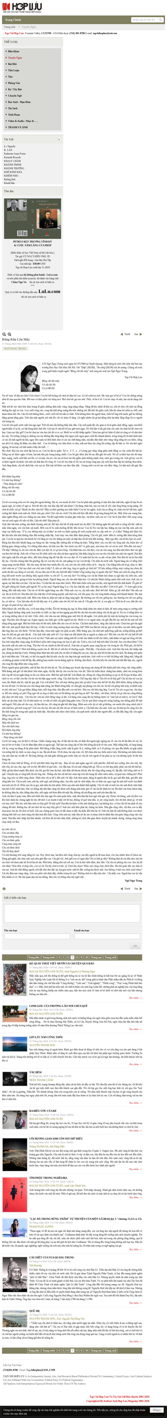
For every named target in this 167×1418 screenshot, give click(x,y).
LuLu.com (52, 274)
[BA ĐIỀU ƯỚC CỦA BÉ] (15, 1120)
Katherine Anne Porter (15, 153)
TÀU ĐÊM (35, 1072)
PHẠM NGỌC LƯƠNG (41, 1226)
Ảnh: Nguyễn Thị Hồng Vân (71, 1318)
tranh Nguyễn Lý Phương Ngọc (80, 971)
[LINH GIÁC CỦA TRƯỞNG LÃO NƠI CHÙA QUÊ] (15, 1014)
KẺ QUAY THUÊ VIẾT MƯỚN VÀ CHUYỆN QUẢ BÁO (61, 963)
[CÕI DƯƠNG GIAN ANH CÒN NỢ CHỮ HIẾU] (15, 1154)
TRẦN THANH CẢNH (41, 1080)
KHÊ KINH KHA (13, 172)
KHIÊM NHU (11, 175)
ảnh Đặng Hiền (57, 1146)
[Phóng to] (9, 334)
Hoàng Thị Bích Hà (38, 1146)
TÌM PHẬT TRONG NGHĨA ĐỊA (48, 1177)
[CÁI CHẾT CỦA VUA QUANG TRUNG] (15, 1274)
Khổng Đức (10, 179)
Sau (136, 334)
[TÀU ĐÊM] (15, 1079)
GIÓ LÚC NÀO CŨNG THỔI (46, 1037)
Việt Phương (35, 1265)
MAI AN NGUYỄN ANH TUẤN (46, 971)
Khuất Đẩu (9, 183)
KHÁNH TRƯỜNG (14, 168)
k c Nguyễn (9, 146)
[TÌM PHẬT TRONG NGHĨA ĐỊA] (15, 1195)
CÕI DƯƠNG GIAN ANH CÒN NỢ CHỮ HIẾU (56, 1138)
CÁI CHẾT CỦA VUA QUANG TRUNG (51, 1257)
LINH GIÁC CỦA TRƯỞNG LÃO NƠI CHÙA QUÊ (58, 1005)
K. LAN (8, 150)
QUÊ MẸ (34, 1310)
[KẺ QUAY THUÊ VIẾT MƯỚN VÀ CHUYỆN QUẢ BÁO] (15, 979)
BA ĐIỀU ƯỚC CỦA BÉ (43, 1110)
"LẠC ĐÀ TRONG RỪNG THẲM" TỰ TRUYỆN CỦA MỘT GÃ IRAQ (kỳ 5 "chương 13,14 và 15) (85, 1218)
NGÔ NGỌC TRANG (15, 348)
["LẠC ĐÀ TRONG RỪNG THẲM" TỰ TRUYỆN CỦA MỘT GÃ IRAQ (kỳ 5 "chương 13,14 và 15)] (15, 1228)
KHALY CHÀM (12, 161)
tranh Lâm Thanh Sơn (75, 1185)
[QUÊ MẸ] (15, 1319)
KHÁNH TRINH (12, 164)
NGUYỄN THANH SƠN (42, 1045)
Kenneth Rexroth (12, 157)
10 (86, 957)
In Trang (4, 889)
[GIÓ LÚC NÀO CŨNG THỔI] (15, 1044)
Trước (127, 334)
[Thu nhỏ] (4, 334)
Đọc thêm (134, 998)
